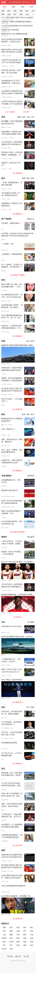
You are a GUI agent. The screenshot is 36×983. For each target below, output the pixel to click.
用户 (33, 2)
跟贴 (24, 938)
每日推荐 (30, 537)
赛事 (19, 117)
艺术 (11, 945)
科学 (28, 707)
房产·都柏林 (6, 218)
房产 (15, 14)
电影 (28, 178)
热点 (31, 7)
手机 (18, 935)
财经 (21, 11)
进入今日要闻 (10, 112)
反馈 (11, 956)
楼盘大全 (30, 219)
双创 (18, 945)
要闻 (4, 7)
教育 (4, 942)
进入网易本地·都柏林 (17, 532)
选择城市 (30, 475)
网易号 (4, 537)
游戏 (31, 938)
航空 (31, 945)
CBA (32, 117)
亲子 (4, 945)
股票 (23, 414)
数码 (24, 935)
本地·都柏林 (6, 475)
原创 (22, 7)
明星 (32, 178)
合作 (19, 956)
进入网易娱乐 (17, 214)
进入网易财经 (17, 471)
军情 (32, 341)
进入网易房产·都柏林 (17, 275)
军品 (28, 341)
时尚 (11, 938)
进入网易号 (17, 617)
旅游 (31, 942)
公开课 (11, 942)
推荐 (13, 7)
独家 (24, 942)
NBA (23, 117)
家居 (3, 280)
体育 (15, 11)
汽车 (33, 11)
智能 (32, 707)
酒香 (24, 945)
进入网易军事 (17, 409)
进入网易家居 (17, 336)
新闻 (2, 11)
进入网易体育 (17, 173)
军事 (2, 14)
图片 (27, 11)
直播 (8, 14)
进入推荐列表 (17, 919)
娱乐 (8, 11)
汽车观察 (30, 622)
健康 (18, 942)
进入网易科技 (17, 763)
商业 (32, 414)
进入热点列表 (17, 845)
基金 (28, 414)
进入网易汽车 (17, 702)
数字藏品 (4, 949)
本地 (31, 935)
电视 (23, 178)
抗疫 (11, 949)
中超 (28, 117)
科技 (21, 14)
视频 (11, 935)
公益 (27, 14)
